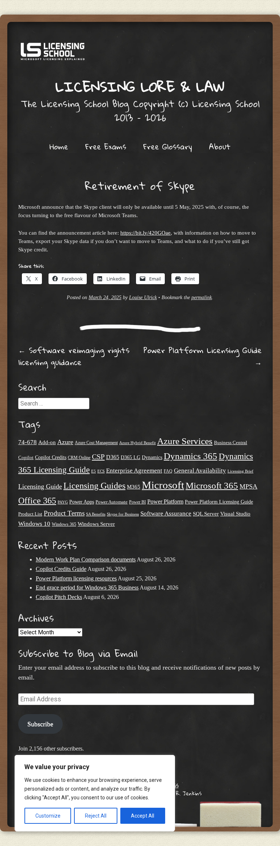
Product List (30, 514)
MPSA (248, 486)
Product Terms (64, 513)
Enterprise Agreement (134, 470)
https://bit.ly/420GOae (145, 233)
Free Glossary (167, 146)
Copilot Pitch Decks (59, 597)
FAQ (168, 471)
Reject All (95, 816)
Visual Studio (235, 514)
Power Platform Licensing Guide (202, 356)
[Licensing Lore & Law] (140, 54)
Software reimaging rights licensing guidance (73, 356)
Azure (65, 442)
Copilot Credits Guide (61, 569)
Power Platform (165, 501)
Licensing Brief (240, 471)
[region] (95, 793)
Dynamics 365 (190, 456)
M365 (133, 487)
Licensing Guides (94, 485)
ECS (101, 471)
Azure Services (185, 441)
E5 (93, 471)
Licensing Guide (40, 486)
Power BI (137, 502)
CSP (98, 457)
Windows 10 (34, 523)
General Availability (200, 470)
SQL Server (206, 513)
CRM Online (79, 457)
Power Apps (81, 502)
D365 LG (130, 457)
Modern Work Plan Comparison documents (86, 559)
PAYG (63, 502)
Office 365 (37, 500)
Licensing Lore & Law (140, 86)
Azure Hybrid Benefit (137, 442)
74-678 (27, 442)
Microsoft (163, 485)
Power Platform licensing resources (76, 578)
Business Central (230, 442)
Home (59, 146)
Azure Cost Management (96, 442)
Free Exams (105, 146)
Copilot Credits (50, 457)
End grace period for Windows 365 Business (87, 587)
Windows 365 (64, 524)
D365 (112, 457)
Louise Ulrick (143, 297)
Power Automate (112, 502)
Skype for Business (123, 514)
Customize (48, 816)
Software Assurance (165, 513)
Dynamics (152, 457)
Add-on (47, 442)
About (219, 146)
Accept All (142, 816)
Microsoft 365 (212, 485)
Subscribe (40, 724)
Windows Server (96, 524)
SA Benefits (95, 514)
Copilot (26, 457)
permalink (201, 297)
